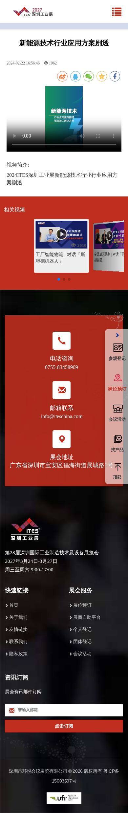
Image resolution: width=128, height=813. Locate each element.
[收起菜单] (117, 335)
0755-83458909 (61, 367)
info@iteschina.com (61, 416)
